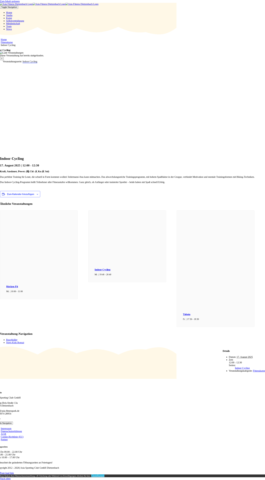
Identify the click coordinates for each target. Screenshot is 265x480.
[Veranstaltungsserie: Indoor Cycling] (113, 274)
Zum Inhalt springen (10, 1)
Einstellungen (97, 475)
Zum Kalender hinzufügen (20, 194)
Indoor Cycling (102, 269)
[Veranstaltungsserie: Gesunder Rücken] (24, 291)
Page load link (7, 473)
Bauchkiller (11, 339)
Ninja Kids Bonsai (15, 342)
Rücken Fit (12, 286)
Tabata (186, 314)
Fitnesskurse (259, 370)
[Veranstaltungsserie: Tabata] (201, 319)
